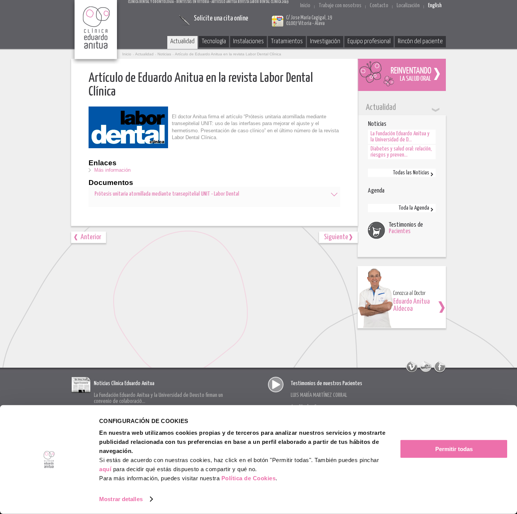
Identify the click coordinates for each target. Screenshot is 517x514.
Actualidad (182, 41)
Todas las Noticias (411, 173)
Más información (112, 170)
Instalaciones (248, 41)
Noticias (164, 54)
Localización (408, 5)
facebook (440, 367)
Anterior (91, 237)
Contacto (379, 5)
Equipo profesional (369, 41)
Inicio (305, 5)
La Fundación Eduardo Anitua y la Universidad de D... (400, 137)
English (435, 5)
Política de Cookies (248, 478)
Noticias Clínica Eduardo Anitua (124, 383)
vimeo (412, 367)
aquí (105, 469)
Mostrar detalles (121, 499)
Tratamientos (287, 41)
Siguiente (336, 237)
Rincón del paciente (420, 41)
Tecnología (214, 41)
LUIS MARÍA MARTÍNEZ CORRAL (319, 395)
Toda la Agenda (414, 208)
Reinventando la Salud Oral (402, 75)
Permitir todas (454, 449)
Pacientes (400, 231)
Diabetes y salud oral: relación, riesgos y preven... (401, 152)
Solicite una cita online (221, 18)
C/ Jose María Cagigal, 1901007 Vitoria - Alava (309, 20)
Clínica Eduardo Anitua (96, 32)
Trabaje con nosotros (340, 5)
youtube (426, 367)
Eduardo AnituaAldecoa (411, 305)
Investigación (325, 41)
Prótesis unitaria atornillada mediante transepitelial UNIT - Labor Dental (167, 194)
